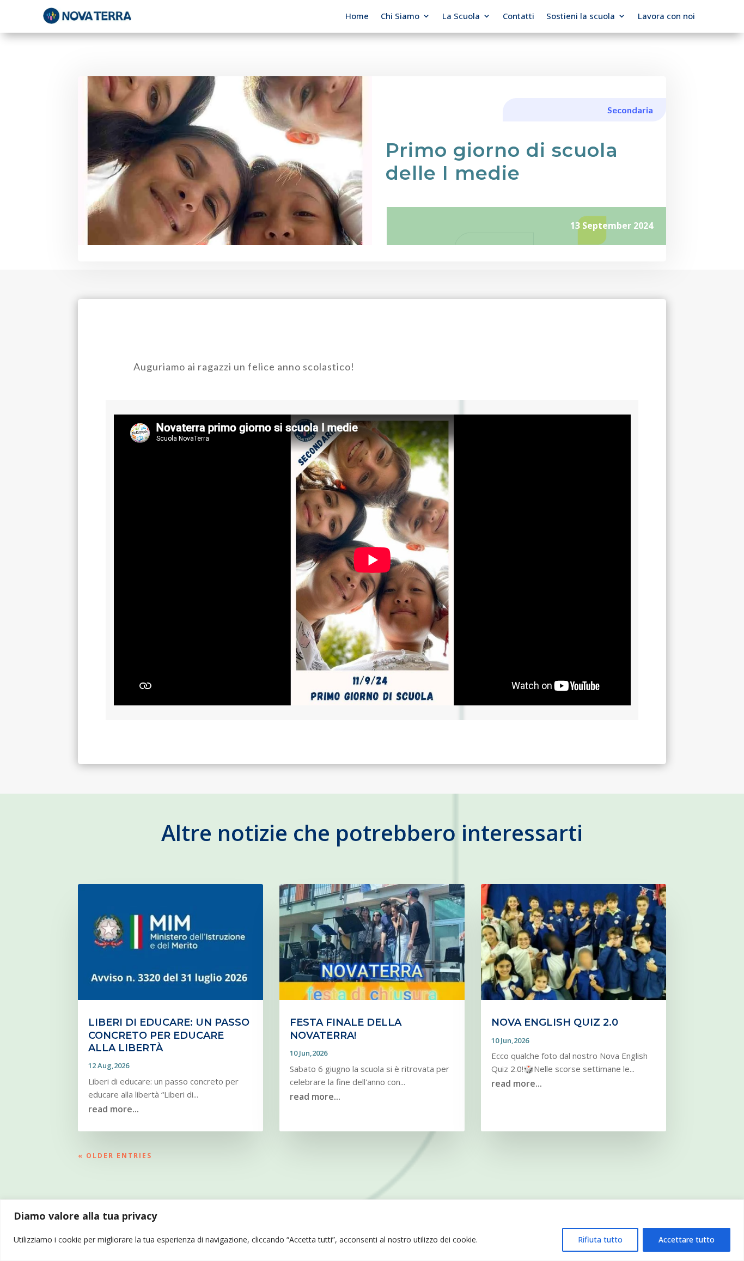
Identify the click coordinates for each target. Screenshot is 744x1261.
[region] (372, 1230)
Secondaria (630, 110)
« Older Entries (115, 1155)
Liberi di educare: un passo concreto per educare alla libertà (168, 1035)
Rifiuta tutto (600, 1239)
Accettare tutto (686, 1239)
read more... (113, 1109)
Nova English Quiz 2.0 (554, 1022)
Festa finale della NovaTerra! (345, 1028)
